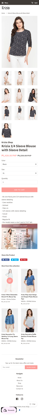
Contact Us (19, 389)
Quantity (5, 178)
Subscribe (31, 367)
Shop (19, 383)
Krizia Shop (25, 407)
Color (3, 160)
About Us (19, 380)
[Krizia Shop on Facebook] (17, 399)
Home (3, 13)
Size (3, 169)
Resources (19, 386)
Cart (36, 3)
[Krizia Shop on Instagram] (22, 399)
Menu (6, 3)
